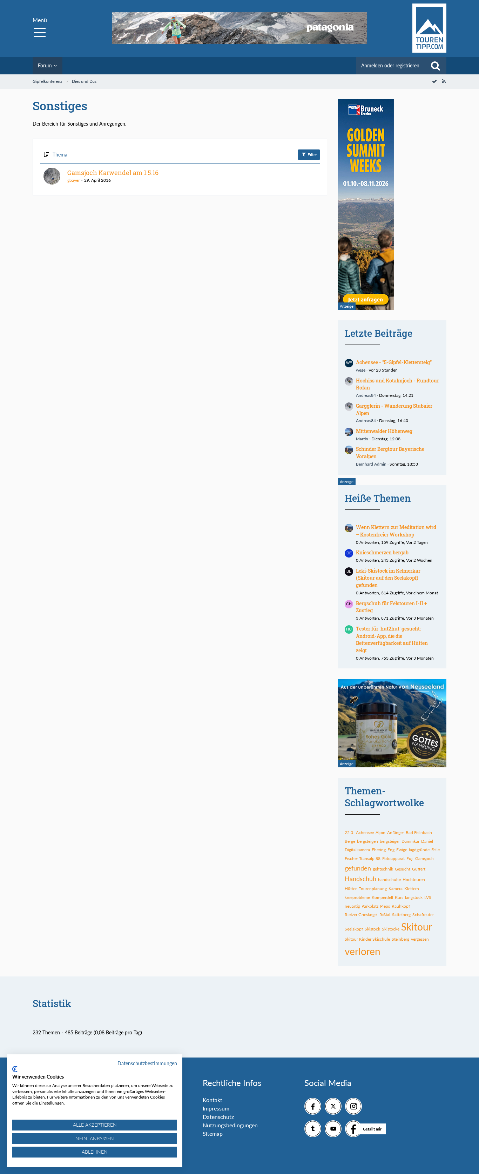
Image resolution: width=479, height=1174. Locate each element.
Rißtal (384, 914)
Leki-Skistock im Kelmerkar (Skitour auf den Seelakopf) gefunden (388, 577)
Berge (350, 841)
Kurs (399, 897)
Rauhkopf (401, 906)
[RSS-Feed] (443, 81)
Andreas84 (366, 395)
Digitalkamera (357, 849)
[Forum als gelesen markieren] (434, 81)
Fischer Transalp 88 (362, 858)
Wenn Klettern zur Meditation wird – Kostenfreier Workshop (396, 531)
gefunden (358, 868)
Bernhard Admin (371, 464)
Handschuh (360, 878)
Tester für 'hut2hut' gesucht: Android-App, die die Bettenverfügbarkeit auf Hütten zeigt (392, 639)
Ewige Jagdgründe (413, 849)
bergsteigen (367, 841)
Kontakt (212, 1099)
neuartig (352, 906)
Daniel (427, 841)
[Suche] (435, 65)
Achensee (365, 832)
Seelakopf (354, 929)
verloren (362, 951)
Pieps (385, 906)
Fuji (409, 858)
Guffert (418, 869)
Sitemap (213, 1133)
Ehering (379, 849)
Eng (390, 849)
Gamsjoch (424, 858)
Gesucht (402, 869)
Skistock (372, 929)
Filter (311, 154)
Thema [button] (60, 155)
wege (360, 370)
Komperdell (382, 897)
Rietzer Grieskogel (361, 914)
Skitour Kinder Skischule (367, 939)
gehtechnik (383, 869)
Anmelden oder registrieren (390, 65)
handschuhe (389, 879)
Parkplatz (370, 906)
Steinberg (400, 939)
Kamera (396, 888)
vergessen (420, 939)
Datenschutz (218, 1116)
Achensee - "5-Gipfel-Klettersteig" (394, 362)
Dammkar (410, 841)
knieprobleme (357, 897)
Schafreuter (423, 914)
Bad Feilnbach (419, 832)
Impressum (216, 1108)
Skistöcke (390, 929)
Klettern (411, 888)
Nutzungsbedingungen (230, 1125)
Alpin (380, 832)
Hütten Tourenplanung (366, 888)
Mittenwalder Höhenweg (384, 431)
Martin (362, 438)
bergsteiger (390, 841)
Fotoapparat (393, 858)
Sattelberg (401, 914)
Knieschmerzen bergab (382, 552)
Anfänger (395, 832)
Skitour (416, 927)
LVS (427, 897)
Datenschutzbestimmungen (147, 1063)
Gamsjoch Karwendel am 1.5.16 (112, 172)
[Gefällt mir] (353, 1128)
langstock (414, 897)
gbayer (73, 180)
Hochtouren (414, 879)
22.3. (349, 832)
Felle (435, 849)
